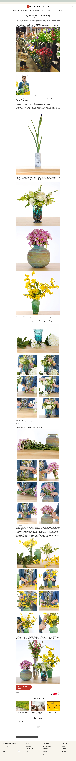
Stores (63, 749)
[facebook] (3, 1)
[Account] (70, 6)
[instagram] (4, 1)
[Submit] (19, 751)
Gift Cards (64, 751)
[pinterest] (6, 1)
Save (56, 694)
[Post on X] (52, 694)
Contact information (46, 754)
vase (17, 179)
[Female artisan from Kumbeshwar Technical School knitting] (38, 706)
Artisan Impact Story (29, 748)
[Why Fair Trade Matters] (53, 706)
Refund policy (45, 748)
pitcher (20, 179)
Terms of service (46, 751)
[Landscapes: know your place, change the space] (22, 706)
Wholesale (64, 748)
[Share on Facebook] (51, 694)
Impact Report (28, 746)
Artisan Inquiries (65, 746)
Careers (27, 753)
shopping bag (38, 24)
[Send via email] (58, 694)
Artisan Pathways (29, 754)
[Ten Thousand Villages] (38, 6)
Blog (27, 751)
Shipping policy (46, 753)
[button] (59, 694)
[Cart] (72, 6)
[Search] (3, 6)
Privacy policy (45, 749)
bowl (39, 177)
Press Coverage (29, 749)
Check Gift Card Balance (47, 746)
